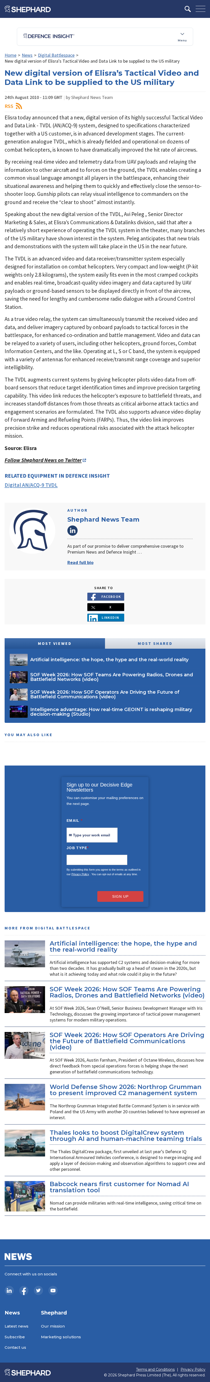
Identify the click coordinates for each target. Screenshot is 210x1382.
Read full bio (80, 562)
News (27, 55)
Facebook (111, 596)
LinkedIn (72, 530)
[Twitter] (38, 1290)
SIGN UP (120, 896)
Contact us (15, 1347)
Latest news (16, 1326)
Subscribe (15, 1336)
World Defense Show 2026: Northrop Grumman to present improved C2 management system (126, 1090)
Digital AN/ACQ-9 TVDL (31, 484)
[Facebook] (23, 1290)
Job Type (78, 848)
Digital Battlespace (56, 55)
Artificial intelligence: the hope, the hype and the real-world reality (123, 946)
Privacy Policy (80, 874)
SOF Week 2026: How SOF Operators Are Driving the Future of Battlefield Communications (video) (127, 1041)
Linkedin (110, 617)
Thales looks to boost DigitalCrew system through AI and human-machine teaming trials (126, 1135)
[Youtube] (53, 1290)
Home (10, 55)
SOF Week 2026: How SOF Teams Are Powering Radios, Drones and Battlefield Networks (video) (127, 992)
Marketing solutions (61, 1336)
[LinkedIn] (9, 1290)
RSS (9, 106)
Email (75, 820)
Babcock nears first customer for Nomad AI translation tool (119, 1187)
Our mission (53, 1326)
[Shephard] (28, 9)
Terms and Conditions (155, 1369)
